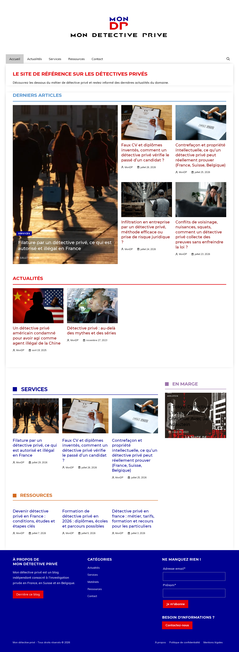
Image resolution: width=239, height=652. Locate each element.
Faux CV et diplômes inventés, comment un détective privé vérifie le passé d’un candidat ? (145, 152)
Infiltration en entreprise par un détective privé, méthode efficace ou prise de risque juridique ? (145, 232)
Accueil (14, 59)
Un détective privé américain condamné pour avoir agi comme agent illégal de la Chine (37, 336)
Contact (97, 59)
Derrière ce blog (28, 594)
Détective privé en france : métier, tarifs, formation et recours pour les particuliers (133, 519)
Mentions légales (213, 642)
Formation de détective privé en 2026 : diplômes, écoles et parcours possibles (85, 519)
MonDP (129, 167)
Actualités (34, 59)
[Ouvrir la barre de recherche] (228, 59)
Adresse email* (174, 569)
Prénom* (169, 585)
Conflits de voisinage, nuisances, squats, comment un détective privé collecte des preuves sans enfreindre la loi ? (199, 234)
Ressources (76, 59)
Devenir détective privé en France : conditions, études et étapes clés (34, 519)
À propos (160, 642)
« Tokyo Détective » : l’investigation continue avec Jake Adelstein (191, 415)
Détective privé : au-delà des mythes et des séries (91, 331)
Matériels (93, 582)
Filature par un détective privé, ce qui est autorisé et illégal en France (65, 245)
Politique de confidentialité (184, 642)
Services (55, 59)
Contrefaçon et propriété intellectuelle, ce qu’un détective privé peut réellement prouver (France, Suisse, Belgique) (200, 155)
